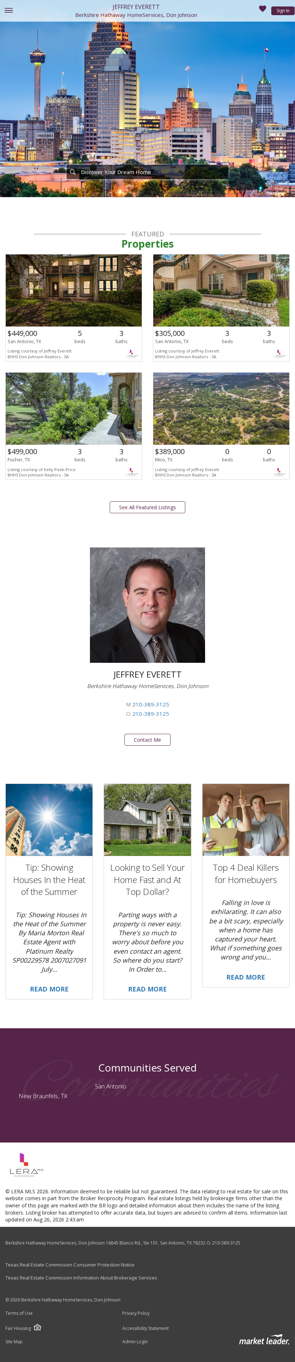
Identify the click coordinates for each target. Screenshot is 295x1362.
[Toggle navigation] (8, 11)
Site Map (14, 1342)
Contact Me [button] (147, 739)
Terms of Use (19, 1313)
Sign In (283, 11)
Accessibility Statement (145, 1328)
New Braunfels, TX (43, 1096)
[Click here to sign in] (262, 11)
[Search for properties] (72, 172)
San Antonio (110, 1086)
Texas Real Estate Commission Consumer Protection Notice (70, 1264)
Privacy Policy (136, 1313)
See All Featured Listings (147, 507)
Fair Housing (18, 1328)
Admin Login (135, 1342)
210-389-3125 (150, 704)
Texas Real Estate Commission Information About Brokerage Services (81, 1277)
